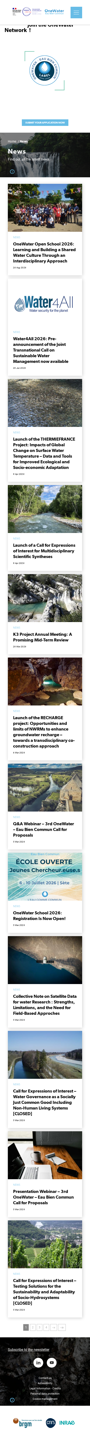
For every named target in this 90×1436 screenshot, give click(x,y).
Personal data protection (45, 1393)
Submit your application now (45, 122)
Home (12, 141)
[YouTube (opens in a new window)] (52, 1363)
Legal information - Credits (45, 1388)
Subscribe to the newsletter (28, 1350)
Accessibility (45, 1383)
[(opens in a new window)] (27, 1421)
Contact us (45, 1378)
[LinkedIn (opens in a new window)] (38, 1363)
